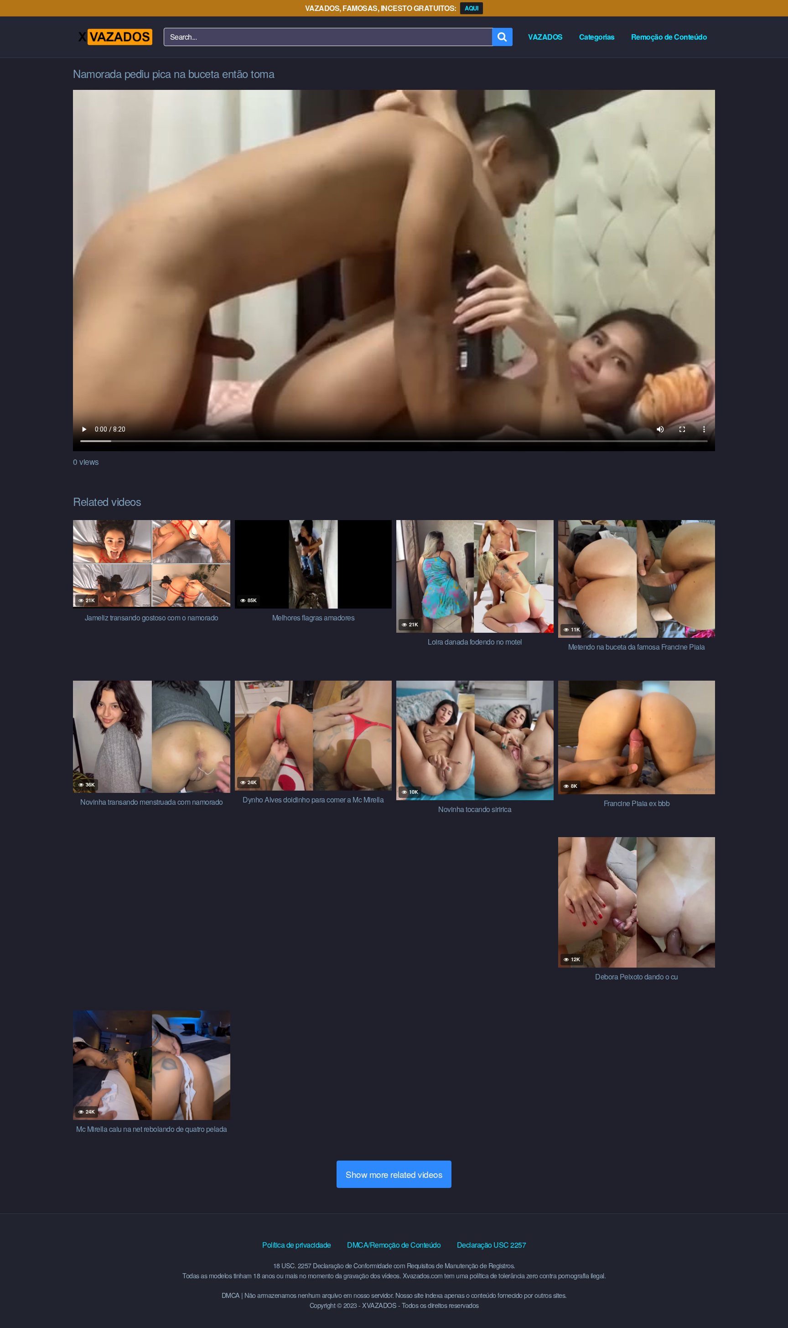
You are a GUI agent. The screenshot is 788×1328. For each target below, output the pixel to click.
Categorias (597, 36)
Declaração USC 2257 (491, 1244)
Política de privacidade (296, 1244)
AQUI (471, 8)
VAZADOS (545, 36)
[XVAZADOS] (114, 37)
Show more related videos (394, 1174)
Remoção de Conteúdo (669, 36)
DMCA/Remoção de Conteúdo (394, 1244)
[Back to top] (763, 1299)
